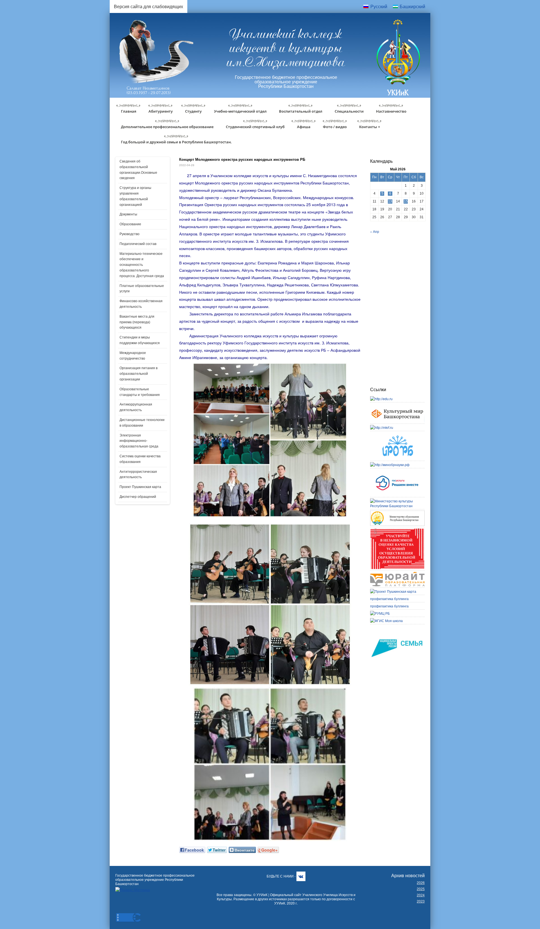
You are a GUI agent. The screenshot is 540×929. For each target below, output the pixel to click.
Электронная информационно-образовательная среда (139, 441)
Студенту (193, 111)
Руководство (130, 234)
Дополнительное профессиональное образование (167, 126)
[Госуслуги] (397, 471)
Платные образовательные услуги (142, 288)
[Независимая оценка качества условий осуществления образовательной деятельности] (397, 530)
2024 (421, 894)
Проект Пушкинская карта (140, 487)
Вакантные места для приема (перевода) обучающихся (137, 322)
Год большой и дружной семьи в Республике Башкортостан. (176, 141)
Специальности (349, 111)
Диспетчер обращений (138, 497)
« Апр (374, 231)
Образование (130, 224)
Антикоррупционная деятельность (136, 407)
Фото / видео (335, 126)
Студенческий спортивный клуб (255, 126)
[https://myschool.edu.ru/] (386, 620)
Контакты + (369, 126)
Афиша (303, 126)
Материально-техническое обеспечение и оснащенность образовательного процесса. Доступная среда (142, 265)
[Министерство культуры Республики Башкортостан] (397, 500)
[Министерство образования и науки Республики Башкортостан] (397, 513)
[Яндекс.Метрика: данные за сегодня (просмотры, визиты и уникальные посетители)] (132, 889)
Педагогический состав (138, 244)
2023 (421, 901)
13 (390, 201)
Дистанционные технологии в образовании (142, 422)
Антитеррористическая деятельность (138, 474)
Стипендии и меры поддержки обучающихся (140, 340)
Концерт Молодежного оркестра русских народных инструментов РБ (242, 159)
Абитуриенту (160, 111)
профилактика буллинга (389, 598)
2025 (421, 888)
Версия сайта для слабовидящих (148, 6)
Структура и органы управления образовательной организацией (135, 196)
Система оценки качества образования (140, 459)
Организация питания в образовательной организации (139, 373)
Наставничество (391, 111)
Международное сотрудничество (133, 355)
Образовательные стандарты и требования (140, 392)
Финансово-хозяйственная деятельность (141, 304)
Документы (128, 214)
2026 (421, 882)
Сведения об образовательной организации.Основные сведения (138, 169)
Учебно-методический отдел (240, 111)
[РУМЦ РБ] (380, 613)
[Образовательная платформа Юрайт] (397, 574)
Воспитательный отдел (300, 111)
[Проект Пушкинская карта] (393, 591)
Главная (128, 111)
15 (406, 201)
